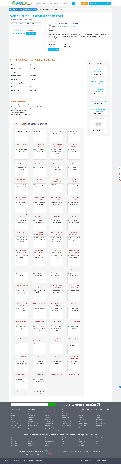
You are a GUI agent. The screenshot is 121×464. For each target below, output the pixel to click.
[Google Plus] (76, 405)
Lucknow (47, 443)
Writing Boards (98, 94)
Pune (96, 441)
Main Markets (51, 46)
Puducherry (31, 443)
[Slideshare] (95, 405)
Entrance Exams (49, 421)
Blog (12, 417)
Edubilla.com (16, 409)
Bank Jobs (64, 414)
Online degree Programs (51, 429)
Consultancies (32, 419)
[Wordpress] (92, 405)
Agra (63, 441)
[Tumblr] (84, 405)
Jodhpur (47, 438)
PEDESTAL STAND (74, 303)
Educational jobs (66, 421)
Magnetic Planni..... (98, 84)
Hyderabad (14, 443)
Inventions (48, 419)
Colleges (30, 414)
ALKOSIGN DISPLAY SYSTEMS (69, 24)
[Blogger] (98, 405)
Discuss (94, 3)
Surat (97, 445)
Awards (64, 429)
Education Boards (33, 425)
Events (47, 414)
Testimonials (82, 425)
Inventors (81, 429)
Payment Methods (16, 68)
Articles (81, 415)
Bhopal (97, 443)
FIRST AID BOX (22, 356)
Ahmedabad (14, 445)
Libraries (47, 417)
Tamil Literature (49, 423)
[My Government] (48, 452)
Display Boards (98, 74)
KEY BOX (39, 356)
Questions (81, 412)
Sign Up (100, 3)
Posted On (14, 94)
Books (46, 412)
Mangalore (82, 441)
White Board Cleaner (74, 339)
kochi (63, 445)
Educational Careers (33, 431)
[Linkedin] (78, 405)
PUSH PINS (39, 179)
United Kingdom (100, 423)
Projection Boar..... (98, 131)
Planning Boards (98, 113)
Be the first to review (20, 33)
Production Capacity (17, 83)
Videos (47, 415)
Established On (52, 42)
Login (107, 3)
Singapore (98, 417)
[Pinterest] (81, 405)
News (12, 419)
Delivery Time (15, 90)
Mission (13, 415)
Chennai (30, 438)
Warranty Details (16, 75)
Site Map (13, 421)
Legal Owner (51, 44)
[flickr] (87, 405)
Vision (13, 414)
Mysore (81, 439)
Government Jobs (66, 425)
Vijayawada (48, 439)
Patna (63, 443)
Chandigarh (98, 438)
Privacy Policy (16, 460)
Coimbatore (31, 439)
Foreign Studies (99, 425)
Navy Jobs (64, 415)
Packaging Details (16, 87)
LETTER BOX (56, 356)
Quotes (81, 417)
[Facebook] (70, 405)
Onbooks (47, 425)
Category (13, 72)
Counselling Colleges (51, 427)
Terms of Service (28, 460)
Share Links (14, 423)
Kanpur (81, 443)
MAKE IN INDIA (40, 455)
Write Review (32, 33)
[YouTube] (89, 405)
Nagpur (47, 445)
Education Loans (66, 427)
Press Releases (83, 419)
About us (13, 412)
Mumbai (62, 26)
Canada (97, 414)
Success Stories (83, 421)
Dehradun (81, 445)
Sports (80, 427)
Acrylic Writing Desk (21, 339)
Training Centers (32, 421)
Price (12, 65)
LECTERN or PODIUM (22, 285)
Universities (31, 415)
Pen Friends (82, 414)
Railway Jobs (65, 417)
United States (99, 421)
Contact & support (16, 427)
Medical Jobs (65, 419)
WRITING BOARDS (22, 144)
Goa (96, 439)
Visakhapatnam (49, 441)
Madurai (30, 441)
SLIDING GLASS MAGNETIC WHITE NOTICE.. (57, 252)
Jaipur (80, 438)
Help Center (39, 460)
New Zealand (99, 419)
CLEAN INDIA (29, 455)
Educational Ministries (34, 429)
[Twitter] (73, 405)
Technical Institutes (33, 423)
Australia (97, 415)
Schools (30, 412)
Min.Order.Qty (15, 79)
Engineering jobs (66, 423)
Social (85, 3)
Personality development (52, 431)
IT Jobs (64, 412)
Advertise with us (16, 425)
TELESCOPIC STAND (74, 374)
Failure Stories (83, 423)
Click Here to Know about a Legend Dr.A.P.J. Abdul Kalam (81, 451)
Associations (31, 417)
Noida (63, 439)
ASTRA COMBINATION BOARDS (56, 181)
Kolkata (13, 441)
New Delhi (14, 438)
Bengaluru (65, 438)
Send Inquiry (54, 49)
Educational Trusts (33, 427)
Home (6, 460)
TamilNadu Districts (100, 427)
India (74, 26)
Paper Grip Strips (39, 321)
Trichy (30, 445)
